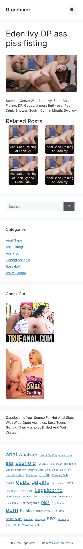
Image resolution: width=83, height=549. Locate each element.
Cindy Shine (51, 469)
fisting (44, 474)
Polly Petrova (58, 503)
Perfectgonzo (29, 503)
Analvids (28, 455)
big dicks (70, 463)
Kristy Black (26, 491)
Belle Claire (43, 464)
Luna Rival (27, 496)
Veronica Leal (30, 525)
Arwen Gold (65, 455)
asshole (25, 462)
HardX (69, 482)
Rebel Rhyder (44, 510)
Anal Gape (14, 240)
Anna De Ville (48, 455)
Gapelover (18, 9)
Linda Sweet (13, 496)
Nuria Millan (12, 503)
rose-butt (14, 519)
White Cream (16, 273)
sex (51, 518)
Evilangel (31, 475)
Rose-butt (13, 266)
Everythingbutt (15, 475)
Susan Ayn (63, 519)
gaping (40, 481)
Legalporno (49, 490)
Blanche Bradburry (16, 469)
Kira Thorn (11, 491)
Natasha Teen (49, 496)
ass (10, 463)
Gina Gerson (58, 483)
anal (11, 454)
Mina (37, 496)
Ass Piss (12, 253)
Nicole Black (65, 496)
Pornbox (27, 510)
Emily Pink (65, 469)
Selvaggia (40, 519)
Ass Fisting (14, 247)
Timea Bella (13, 525)
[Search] (69, 206)
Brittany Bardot (35, 469)
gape (23, 481)
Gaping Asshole (18, 260)
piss (45, 502)
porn (12, 509)
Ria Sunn (58, 510)
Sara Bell (28, 519)
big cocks (56, 463)
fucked (10, 482)
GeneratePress (62, 543)
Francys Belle (60, 475)
